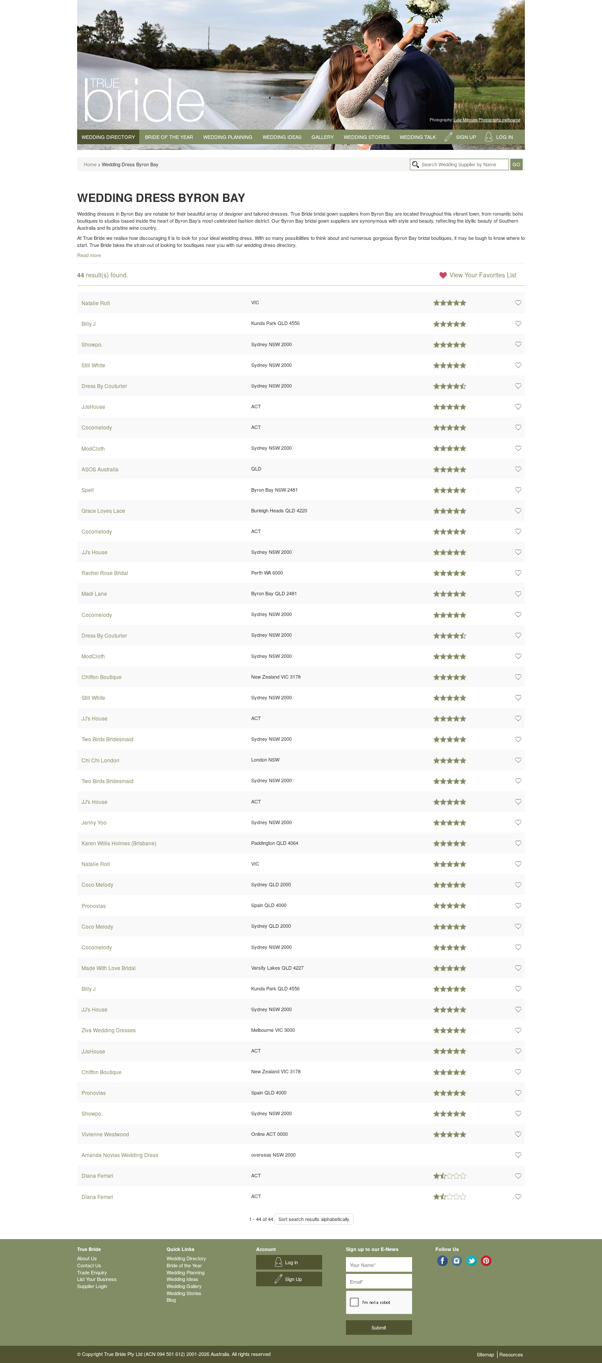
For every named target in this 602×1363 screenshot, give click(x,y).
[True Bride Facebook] (442, 1260)
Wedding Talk (418, 136)
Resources (511, 1354)
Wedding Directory (108, 136)
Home (90, 164)
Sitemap (485, 1354)
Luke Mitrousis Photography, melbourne (486, 119)
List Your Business (97, 1278)
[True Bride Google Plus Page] (486, 1260)
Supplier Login (92, 1285)
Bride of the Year (169, 136)
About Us (87, 1258)
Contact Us (89, 1265)
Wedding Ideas (282, 136)
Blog (171, 1299)
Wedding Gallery (184, 1285)
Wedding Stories (367, 136)
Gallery (323, 136)
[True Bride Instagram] (456, 1260)
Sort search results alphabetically (314, 1218)
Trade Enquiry (92, 1272)
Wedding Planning (228, 136)
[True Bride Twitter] (471, 1260)
